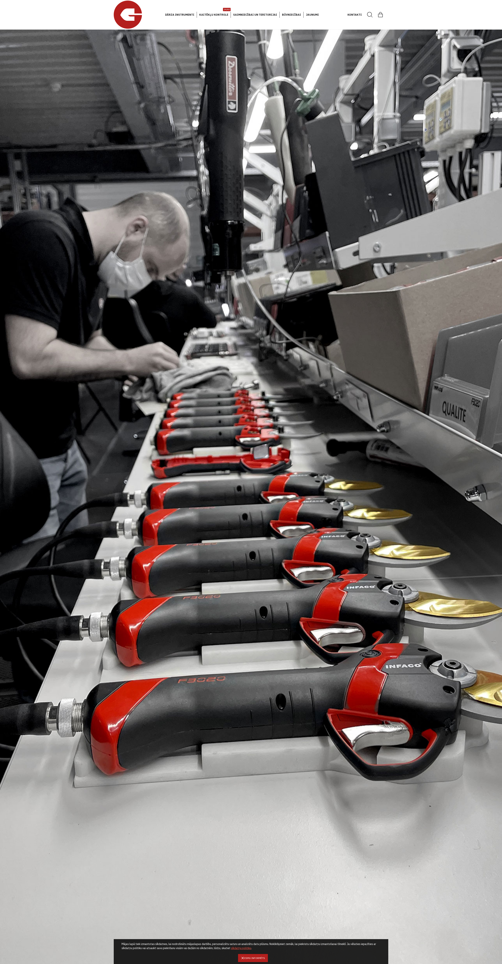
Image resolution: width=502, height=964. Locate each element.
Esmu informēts (254, 958)
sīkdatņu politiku (241, 948)
